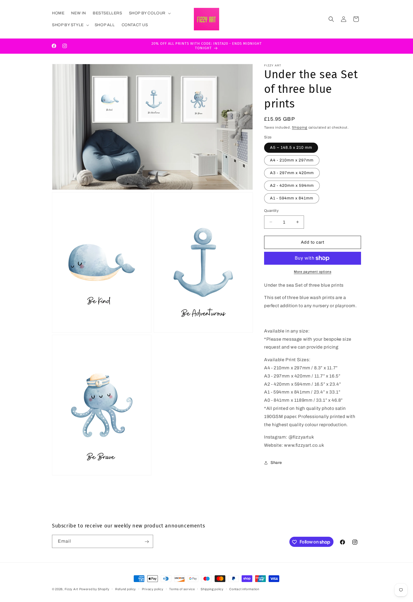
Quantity (271, 211)
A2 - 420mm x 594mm (292, 185)
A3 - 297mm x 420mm (292, 173)
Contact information (244, 588)
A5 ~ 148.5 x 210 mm (291, 147)
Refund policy (125, 588)
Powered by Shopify (94, 589)
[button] (149, 13)
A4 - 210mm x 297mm (292, 160)
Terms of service (182, 588)
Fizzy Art (71, 589)
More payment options (312, 272)
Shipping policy (212, 588)
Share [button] (276, 463)
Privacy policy (153, 588)
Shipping (299, 127)
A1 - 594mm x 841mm (291, 198)
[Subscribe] (146, 541)
